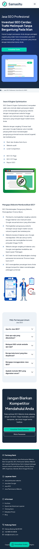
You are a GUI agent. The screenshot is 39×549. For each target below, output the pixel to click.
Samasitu (15, 4)
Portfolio (7, 503)
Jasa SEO (8, 486)
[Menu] (35, 4)
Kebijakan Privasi (10, 512)
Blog (6, 515)
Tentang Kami (9, 509)
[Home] (1, 90)
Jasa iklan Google (10, 483)
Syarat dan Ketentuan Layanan (14, 506)
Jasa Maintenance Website (13, 489)
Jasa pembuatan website (13, 480)
